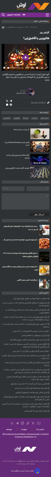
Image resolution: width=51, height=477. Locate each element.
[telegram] (11, 101)
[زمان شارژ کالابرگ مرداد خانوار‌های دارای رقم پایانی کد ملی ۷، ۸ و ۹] (44, 230)
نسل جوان (44, 118)
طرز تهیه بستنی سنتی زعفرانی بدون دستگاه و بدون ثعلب (20, 268)
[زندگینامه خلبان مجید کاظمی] (44, 284)
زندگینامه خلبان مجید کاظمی (27, 280)
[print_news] (3, 27)
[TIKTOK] (27, 423)
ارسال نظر (39, 214)
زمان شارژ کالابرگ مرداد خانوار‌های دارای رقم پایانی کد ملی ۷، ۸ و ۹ (21, 228)
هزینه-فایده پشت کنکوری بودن (17, 168)
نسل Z (25, 118)
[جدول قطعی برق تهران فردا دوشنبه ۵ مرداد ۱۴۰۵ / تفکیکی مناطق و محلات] (44, 257)
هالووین (17, 118)
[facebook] (11, 104)
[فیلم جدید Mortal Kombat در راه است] (39, 146)
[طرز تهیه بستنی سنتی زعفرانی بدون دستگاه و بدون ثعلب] (44, 270)
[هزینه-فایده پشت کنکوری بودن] (39, 172)
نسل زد (34, 118)
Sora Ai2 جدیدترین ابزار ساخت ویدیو (17, 156)
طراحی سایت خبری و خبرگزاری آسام (22, 471)
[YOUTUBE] (39, 423)
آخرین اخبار (43, 293)
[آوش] (25, 6)
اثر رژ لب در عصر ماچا (21, 129)
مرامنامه (9, 429)
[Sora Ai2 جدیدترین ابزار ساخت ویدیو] (39, 159)
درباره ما (24, 429)
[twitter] (7, 101)
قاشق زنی (6, 118)
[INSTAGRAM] (22, 423)
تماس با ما (40, 429)
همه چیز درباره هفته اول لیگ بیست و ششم (31, 388)
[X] (33, 423)
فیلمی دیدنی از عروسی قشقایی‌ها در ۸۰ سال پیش (30, 331)
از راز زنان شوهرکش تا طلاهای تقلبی (34, 335)
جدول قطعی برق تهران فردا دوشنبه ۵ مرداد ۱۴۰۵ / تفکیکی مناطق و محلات (20, 255)
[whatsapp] (7, 104)
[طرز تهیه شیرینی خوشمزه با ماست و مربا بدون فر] (44, 243)
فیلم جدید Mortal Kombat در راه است (17, 144)
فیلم (35, 22)
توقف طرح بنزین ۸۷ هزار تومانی (35, 411)
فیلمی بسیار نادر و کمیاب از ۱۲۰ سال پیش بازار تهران (28, 384)
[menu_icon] (47, 15)
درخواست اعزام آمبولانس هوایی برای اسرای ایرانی (30, 298)
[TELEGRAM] (17, 423)
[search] (3, 15)
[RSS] (12, 423)
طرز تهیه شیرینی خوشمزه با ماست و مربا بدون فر (20, 240)
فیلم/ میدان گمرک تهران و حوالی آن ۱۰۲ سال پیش (30, 351)
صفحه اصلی (43, 22)
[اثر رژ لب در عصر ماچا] (39, 133)
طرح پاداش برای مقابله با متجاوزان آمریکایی (31, 392)
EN (24, 15)
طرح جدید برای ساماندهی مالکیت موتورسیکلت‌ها (28, 340)
